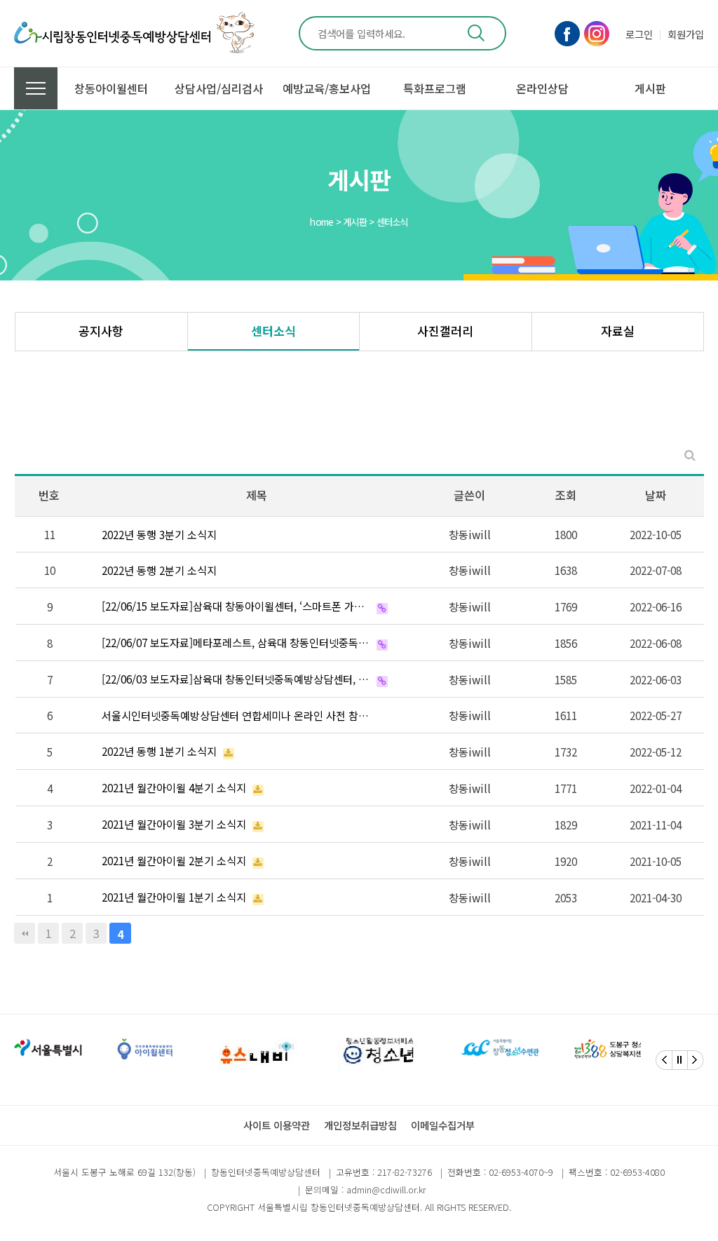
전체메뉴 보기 (36, 88)
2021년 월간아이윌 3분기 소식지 (174, 824)
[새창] (49, 1049)
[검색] (476, 33)
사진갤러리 (445, 330)
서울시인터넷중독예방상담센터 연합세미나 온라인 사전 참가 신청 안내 (236, 715)
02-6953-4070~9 (521, 1172)
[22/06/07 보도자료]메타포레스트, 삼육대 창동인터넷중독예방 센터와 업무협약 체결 (236, 642)
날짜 (655, 495)
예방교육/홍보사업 (327, 88)
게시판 (650, 88)
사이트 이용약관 (276, 1125)
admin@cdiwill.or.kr (386, 1189)
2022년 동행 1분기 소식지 (159, 751)
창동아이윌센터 (111, 88)
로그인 (639, 34)
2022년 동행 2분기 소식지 (159, 570)
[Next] (695, 1060)
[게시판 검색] (690, 454)
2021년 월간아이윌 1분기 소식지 (174, 896)
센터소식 (273, 330)
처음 (24, 933)
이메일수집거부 (443, 1125)
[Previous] (664, 1060)
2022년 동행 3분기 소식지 (159, 534)
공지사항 (101, 330)
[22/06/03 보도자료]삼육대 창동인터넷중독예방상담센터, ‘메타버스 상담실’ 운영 (236, 678)
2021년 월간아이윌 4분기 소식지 (174, 787)
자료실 (618, 330)
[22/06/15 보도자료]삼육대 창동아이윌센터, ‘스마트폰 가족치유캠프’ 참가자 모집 (236, 605)
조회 (565, 495)
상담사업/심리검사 (219, 88)
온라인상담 (542, 88)
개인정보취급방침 (360, 1125)
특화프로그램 (434, 88)
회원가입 (686, 34)
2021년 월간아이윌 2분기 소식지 (174, 860)
